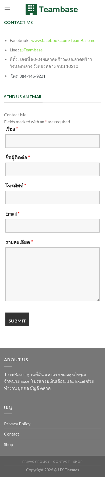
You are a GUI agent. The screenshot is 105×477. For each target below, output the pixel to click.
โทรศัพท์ (15, 185)
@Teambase (31, 49)
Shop (8, 444)
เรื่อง (11, 129)
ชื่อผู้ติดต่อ (17, 157)
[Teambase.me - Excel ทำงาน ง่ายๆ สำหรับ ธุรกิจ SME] (52, 9)
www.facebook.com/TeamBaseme (63, 40)
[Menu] (7, 9)
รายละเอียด (19, 242)
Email (12, 213)
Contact (11, 433)
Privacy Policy (17, 423)
